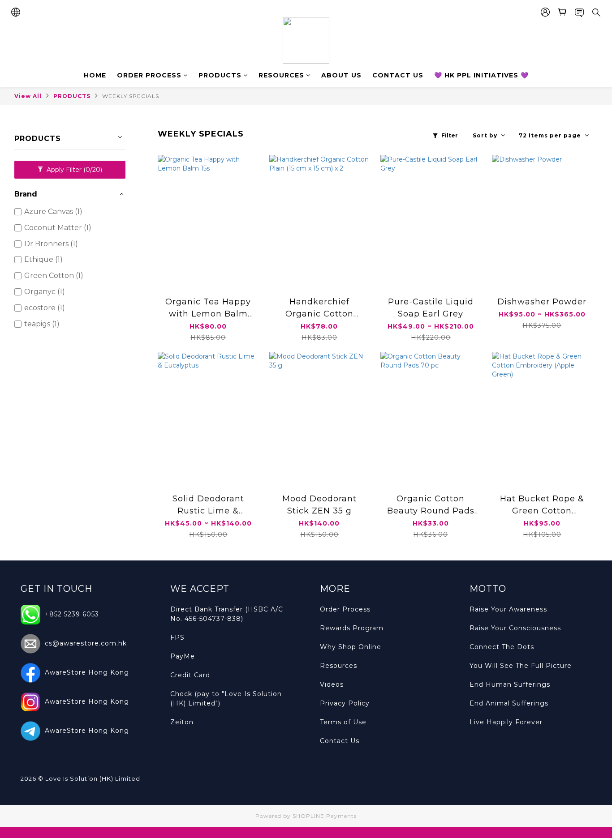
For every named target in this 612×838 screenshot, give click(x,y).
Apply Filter (73, 170)
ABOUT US (341, 75)
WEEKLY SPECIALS (130, 96)
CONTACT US (397, 75)
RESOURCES (281, 75)
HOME (95, 75)
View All (28, 96)
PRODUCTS (219, 75)
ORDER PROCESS (149, 75)
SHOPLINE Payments (325, 815)
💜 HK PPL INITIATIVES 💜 (481, 75)
